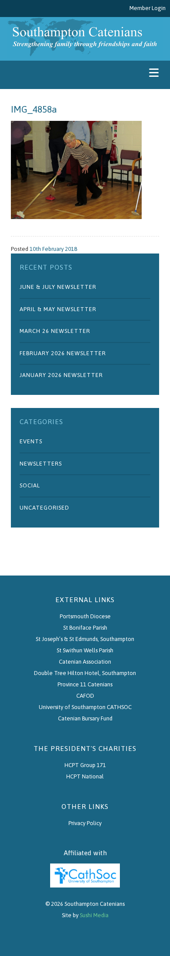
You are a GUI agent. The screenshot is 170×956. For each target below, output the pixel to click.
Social (30, 485)
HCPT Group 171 (85, 765)
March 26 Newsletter (55, 331)
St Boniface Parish (85, 627)
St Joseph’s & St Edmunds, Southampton (85, 639)
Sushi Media (94, 915)
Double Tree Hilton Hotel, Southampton (85, 673)
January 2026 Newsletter (61, 375)
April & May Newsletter (58, 309)
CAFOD (85, 695)
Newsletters (41, 463)
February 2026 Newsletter (63, 353)
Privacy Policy (85, 823)
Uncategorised (44, 507)
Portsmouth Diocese (85, 616)
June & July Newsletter (58, 287)
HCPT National (85, 776)
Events (31, 441)
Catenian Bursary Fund (85, 718)
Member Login (147, 8)
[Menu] (154, 73)
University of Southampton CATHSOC (85, 707)
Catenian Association (85, 661)
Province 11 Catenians (85, 684)
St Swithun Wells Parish (85, 650)
